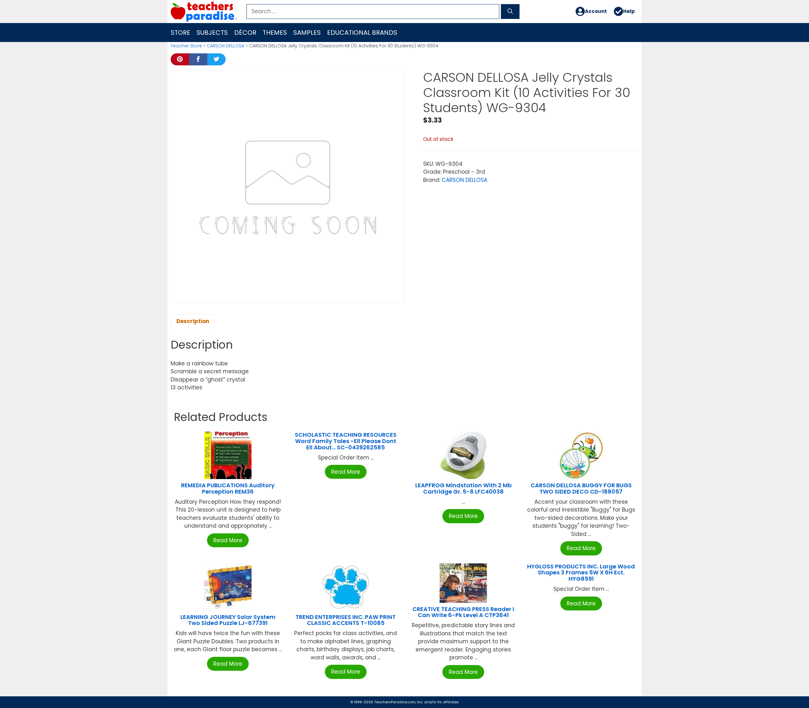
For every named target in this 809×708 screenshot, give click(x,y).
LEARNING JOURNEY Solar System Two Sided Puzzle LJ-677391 (228, 620)
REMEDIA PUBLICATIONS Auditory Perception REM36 (228, 488)
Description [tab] (192, 321)
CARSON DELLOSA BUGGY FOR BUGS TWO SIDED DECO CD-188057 (581, 488)
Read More (227, 540)
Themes (275, 32)
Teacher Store (186, 46)
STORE (180, 32)
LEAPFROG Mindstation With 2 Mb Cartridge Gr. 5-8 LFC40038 (463, 488)
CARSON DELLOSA (225, 46)
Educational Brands (362, 32)
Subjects (212, 32)
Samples (307, 32)
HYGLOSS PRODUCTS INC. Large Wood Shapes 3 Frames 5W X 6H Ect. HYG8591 (581, 572)
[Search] (510, 11)
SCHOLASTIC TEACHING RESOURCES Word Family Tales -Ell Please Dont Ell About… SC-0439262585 (346, 441)
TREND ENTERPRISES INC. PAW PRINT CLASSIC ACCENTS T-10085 (345, 620)
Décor (245, 32)
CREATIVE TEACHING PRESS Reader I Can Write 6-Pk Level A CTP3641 (463, 612)
